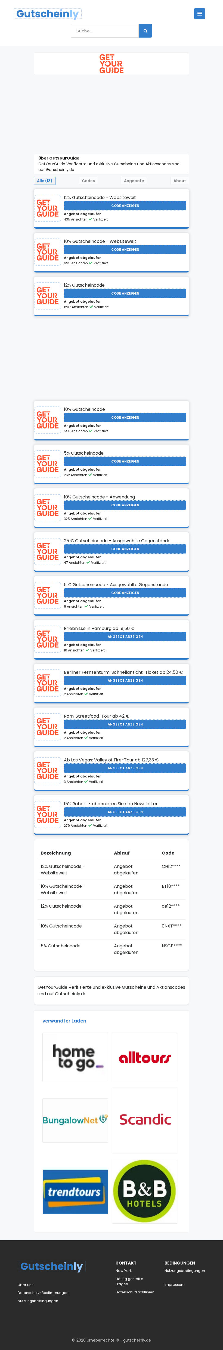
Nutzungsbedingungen (38, 1300)
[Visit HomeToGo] (75, 1057)
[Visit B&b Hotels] (145, 1191)
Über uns (25, 1284)
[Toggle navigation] (199, 13)
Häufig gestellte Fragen (129, 1281)
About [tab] (180, 180)
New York (124, 1270)
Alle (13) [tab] (44, 180)
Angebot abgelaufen (82, 214)
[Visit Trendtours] (75, 1191)
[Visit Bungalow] (75, 1120)
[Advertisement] (111, 116)
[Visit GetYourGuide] (47, 208)
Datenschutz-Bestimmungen (43, 1292)
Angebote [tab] (134, 180)
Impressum (175, 1284)
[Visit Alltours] (145, 1057)
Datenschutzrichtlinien (135, 1292)
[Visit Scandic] (145, 1120)
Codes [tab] (88, 180)
